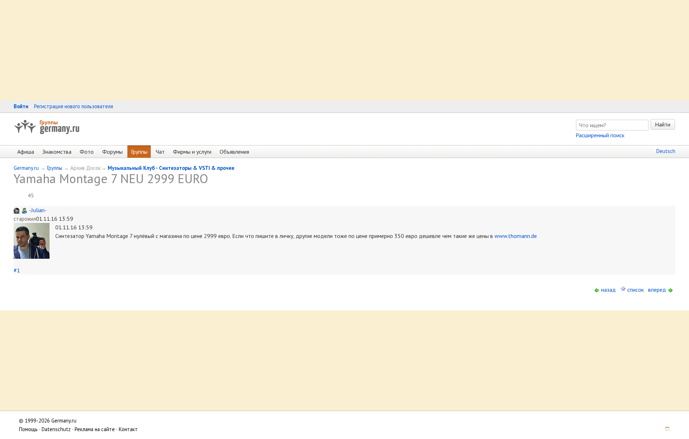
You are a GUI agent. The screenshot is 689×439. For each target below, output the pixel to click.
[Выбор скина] (665, 429)
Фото (87, 151)
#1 (17, 270)
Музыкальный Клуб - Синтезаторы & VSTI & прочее (171, 167)
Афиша (25, 151)
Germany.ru (26, 167)
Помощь (28, 429)
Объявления (234, 151)
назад (608, 289)
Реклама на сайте (95, 429)
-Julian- (38, 210)
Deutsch (665, 151)
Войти (21, 106)
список (635, 289)
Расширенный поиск (600, 135)
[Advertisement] (215, 50)
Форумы (112, 151)
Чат (160, 151)
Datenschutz (56, 429)
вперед (657, 289)
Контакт (128, 429)
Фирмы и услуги (192, 151)
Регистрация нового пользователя (73, 106)
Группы (48, 122)
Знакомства (56, 151)
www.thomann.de (516, 235)
